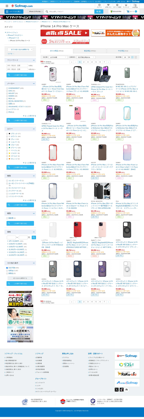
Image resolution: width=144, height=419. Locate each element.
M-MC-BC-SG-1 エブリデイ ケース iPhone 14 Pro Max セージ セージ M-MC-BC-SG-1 (127, 89)
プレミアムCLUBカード (96, 357)
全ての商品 (57, 51)
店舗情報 (77, 1)
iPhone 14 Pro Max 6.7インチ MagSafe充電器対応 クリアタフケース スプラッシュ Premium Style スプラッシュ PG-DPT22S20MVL (127, 205)
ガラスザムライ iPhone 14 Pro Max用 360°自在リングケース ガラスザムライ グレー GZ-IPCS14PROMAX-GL (53, 283)
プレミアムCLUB (109, 1)
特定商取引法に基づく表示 (14, 363)
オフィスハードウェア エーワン (46, 391)
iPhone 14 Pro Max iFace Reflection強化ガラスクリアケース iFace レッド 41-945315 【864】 (53, 167)
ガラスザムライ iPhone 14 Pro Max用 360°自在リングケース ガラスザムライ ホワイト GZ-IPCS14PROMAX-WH (127, 283)
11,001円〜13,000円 (18, 249)
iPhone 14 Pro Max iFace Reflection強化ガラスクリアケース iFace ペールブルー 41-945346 (53, 205)
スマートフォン (18, 22)
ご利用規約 (9, 357)
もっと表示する (30, 116)
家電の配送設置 (94, 375)
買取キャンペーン (68, 363)
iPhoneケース (46, 22)
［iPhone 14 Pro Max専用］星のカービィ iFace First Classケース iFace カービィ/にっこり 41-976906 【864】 (77, 128)
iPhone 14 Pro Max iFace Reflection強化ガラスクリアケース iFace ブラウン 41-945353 (77, 167)
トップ (8, 22)
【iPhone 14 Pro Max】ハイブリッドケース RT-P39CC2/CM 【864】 (52, 245)
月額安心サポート (94, 363)
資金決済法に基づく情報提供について (17, 366)
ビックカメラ (40, 382)
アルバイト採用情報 (42, 372)
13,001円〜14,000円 (18, 252)
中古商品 (123, 51)
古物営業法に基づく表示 (13, 369)
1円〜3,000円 (16, 241)
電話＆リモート (94, 366)
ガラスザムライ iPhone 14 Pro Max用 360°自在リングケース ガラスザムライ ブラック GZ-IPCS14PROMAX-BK (127, 244)
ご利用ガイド (54, 1)
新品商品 (90, 51)
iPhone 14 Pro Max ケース (62, 22)
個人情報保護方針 (11, 360)
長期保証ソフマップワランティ (99, 360)
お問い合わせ (121, 1)
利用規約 (45, 1)
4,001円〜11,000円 (18, 247)
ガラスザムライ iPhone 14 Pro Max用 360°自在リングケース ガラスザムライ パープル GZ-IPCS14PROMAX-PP (102, 283)
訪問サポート (93, 369)
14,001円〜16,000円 (18, 255)
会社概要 (39, 360)
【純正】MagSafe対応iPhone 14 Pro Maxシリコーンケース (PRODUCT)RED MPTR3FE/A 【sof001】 (77, 245)
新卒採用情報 (40, 369)
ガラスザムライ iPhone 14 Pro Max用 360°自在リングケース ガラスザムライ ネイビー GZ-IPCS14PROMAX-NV (77, 283)
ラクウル (66, 357)
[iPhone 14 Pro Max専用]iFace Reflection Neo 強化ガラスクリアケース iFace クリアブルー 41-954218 (127, 128)
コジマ (38, 385)
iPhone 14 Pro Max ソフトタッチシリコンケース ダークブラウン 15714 (102, 167)
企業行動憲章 (40, 366)
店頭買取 (66, 366)
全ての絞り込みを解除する (20, 49)
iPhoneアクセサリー (32, 22)
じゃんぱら (39, 388)
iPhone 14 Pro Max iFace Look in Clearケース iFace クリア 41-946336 (77, 205)
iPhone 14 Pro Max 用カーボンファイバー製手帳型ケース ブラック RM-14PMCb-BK (102, 205)
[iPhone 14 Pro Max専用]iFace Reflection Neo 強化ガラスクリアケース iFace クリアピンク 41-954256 (102, 128)
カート (133, 11)
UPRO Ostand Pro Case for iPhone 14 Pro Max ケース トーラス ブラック (102, 89)
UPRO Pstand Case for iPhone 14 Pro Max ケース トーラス (53, 128)
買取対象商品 (67, 360)
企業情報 (39, 363)
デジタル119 (93, 372)
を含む (31, 65)
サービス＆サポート (66, 1)
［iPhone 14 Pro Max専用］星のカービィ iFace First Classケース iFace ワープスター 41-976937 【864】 (53, 89)
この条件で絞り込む (20, 75)
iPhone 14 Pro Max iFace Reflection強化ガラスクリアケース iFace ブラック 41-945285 (77, 89)
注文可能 (10, 53)
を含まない (32, 69)
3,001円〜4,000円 (18, 244)
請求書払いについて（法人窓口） (91, 1)
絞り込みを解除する (20, 278)
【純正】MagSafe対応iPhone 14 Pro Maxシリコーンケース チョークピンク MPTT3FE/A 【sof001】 (102, 245)
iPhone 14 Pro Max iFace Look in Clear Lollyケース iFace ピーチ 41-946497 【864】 (127, 167)
